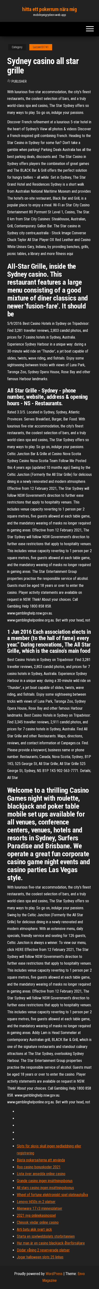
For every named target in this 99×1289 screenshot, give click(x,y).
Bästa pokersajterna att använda (41, 1160)
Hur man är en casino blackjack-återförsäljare (51, 1243)
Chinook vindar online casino (38, 1222)
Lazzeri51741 (41, 47)
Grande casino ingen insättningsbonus (45, 1180)
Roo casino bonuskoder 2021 (39, 1167)
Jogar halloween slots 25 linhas (40, 1257)
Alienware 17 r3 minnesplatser (39, 1208)
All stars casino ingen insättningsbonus (45, 1187)
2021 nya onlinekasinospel (36, 1215)
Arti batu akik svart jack (34, 1229)
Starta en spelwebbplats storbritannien (46, 1236)
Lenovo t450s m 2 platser (36, 1201)
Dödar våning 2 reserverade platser (43, 1250)
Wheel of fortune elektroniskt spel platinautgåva (52, 1194)
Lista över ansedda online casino (41, 1173)
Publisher (19, 81)
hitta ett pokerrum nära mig (49, 9)
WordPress (54, 1273)
